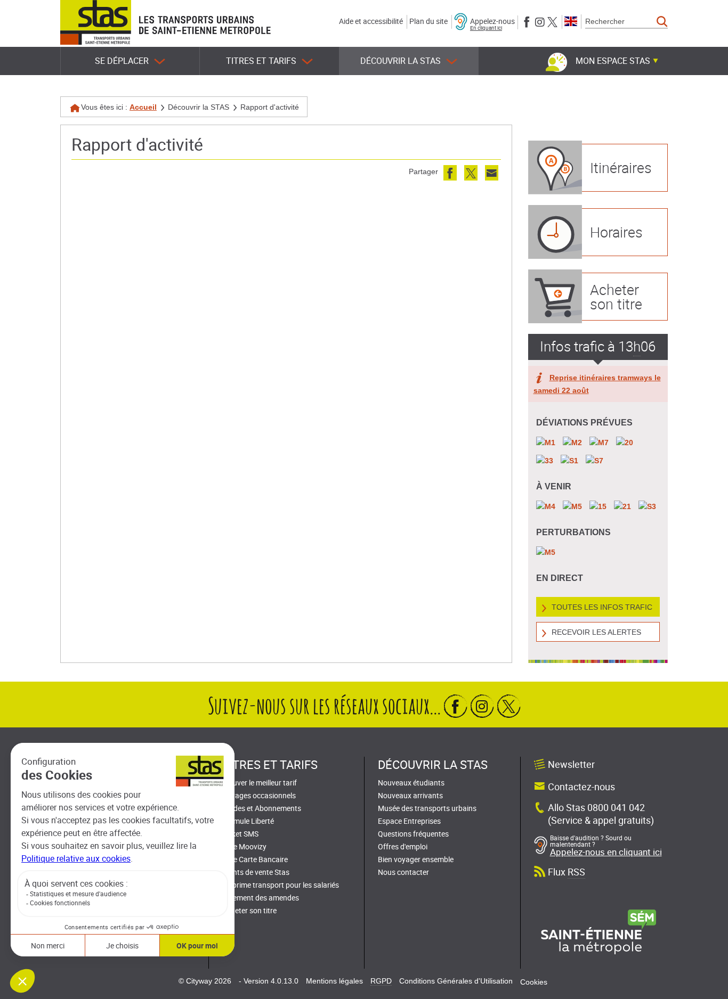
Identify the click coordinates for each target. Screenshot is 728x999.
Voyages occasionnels (259, 795)
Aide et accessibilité (371, 21)
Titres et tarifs (261, 61)
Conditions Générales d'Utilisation (456, 981)
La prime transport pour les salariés (280, 885)
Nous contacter (403, 872)
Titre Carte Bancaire (255, 859)
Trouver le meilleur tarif (259, 782)
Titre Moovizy (244, 846)
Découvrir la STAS (400, 61)
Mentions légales (334, 981)
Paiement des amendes (260, 897)
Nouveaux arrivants (410, 795)
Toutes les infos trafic (602, 607)
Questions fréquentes (413, 834)
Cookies (533, 982)
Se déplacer (122, 61)
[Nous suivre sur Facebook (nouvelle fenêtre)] (526, 21)
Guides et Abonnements (261, 808)
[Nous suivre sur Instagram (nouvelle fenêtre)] (539, 21)
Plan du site (428, 21)
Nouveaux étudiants (411, 782)
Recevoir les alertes (596, 632)
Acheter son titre (249, 910)
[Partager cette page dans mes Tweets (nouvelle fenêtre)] (471, 173)
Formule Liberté (248, 821)
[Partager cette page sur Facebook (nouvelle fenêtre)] (450, 173)
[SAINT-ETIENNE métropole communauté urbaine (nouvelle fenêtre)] (598, 931)
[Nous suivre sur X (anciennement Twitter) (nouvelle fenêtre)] (552, 21)
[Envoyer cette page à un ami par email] (491, 173)
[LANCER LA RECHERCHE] (662, 22)
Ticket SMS (240, 834)
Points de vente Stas (255, 872)
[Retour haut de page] (708, 988)
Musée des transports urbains (427, 808)
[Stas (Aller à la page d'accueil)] (95, 22)
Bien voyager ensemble (416, 859)
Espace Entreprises (409, 821)
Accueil (143, 107)
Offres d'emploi (402, 846)
